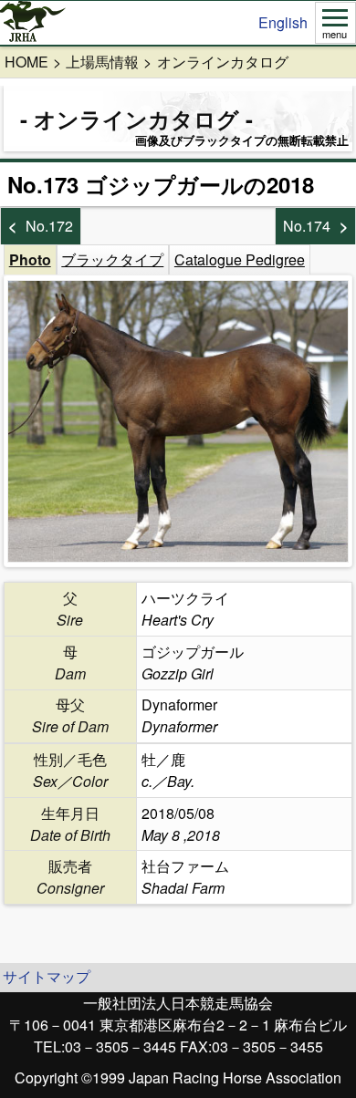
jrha (33, 23)
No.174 (306, 225)
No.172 (49, 225)
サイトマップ (46, 976)
